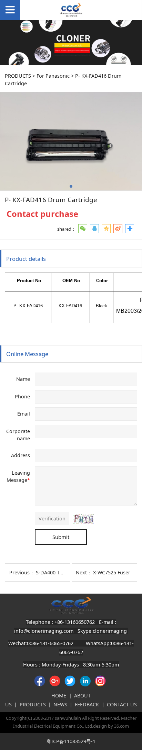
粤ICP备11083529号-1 (71, 741)
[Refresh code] (83, 519)
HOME (58, 695)
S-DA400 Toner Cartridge (65, 572)
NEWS (60, 704)
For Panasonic (53, 76)
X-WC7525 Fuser (111, 572)
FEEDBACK (87, 704)
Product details (26, 259)
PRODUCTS (18, 76)
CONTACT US (122, 704)
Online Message (27, 354)
